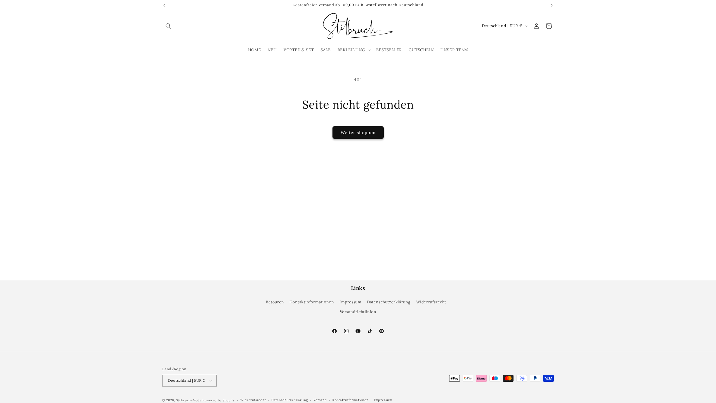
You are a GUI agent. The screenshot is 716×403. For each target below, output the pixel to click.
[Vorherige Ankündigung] (164, 5)
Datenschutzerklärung (389, 301)
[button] (168, 26)
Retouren (275, 301)
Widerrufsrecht (431, 301)
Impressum (350, 301)
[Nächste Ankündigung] (552, 5)
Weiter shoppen (358, 132)
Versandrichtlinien (358, 311)
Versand (320, 400)
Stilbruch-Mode (189, 400)
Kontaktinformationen (311, 301)
